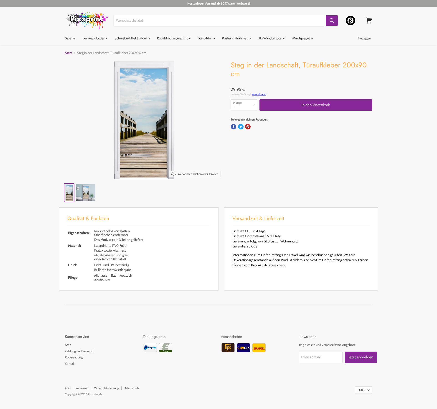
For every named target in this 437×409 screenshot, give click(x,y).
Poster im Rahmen (235, 38)
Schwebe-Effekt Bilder (131, 38)
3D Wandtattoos (270, 38)
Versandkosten (259, 94)
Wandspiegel (301, 38)
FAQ (68, 345)
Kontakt (70, 364)
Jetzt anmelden (360, 357)
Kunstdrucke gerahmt (172, 38)
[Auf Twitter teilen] (241, 126)
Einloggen (364, 38)
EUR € (361, 390)
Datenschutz (131, 388)
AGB (68, 388)
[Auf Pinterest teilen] (248, 126)
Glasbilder (205, 38)
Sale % (70, 38)
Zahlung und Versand (79, 351)
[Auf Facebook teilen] (233, 126)
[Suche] (332, 20)
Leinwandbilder (93, 38)
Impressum (82, 388)
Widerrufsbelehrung (106, 388)
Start (68, 53)
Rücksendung (74, 357)
